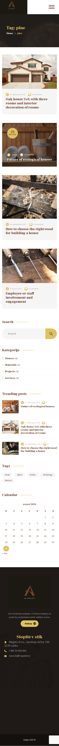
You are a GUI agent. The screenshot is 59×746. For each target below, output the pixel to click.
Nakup (28, 623)
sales (33, 474)
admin (14, 155)
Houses (9, 358)
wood (9, 480)
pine (20, 474)
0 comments (37, 94)
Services (10, 378)
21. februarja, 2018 (17, 94)
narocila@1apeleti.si (19, 655)
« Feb (4, 553)
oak (8, 474)
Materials (11, 365)
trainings (48, 474)
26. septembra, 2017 (18, 224)
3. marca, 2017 (16, 289)
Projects (10, 371)
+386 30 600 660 (17, 650)
